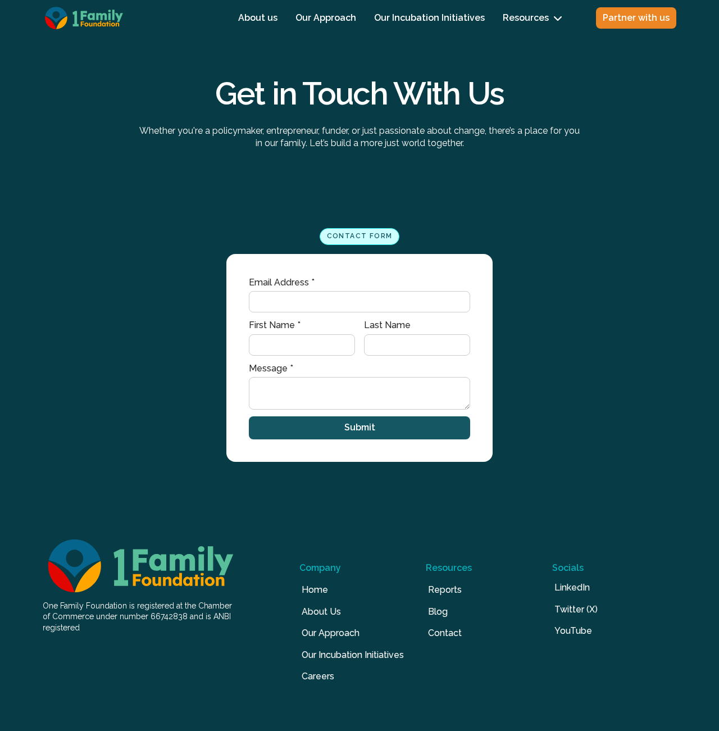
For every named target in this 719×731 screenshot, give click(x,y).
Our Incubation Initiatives (429, 17)
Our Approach (325, 17)
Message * (271, 368)
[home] (84, 17)
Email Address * (282, 282)
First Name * (275, 325)
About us (257, 17)
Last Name (387, 325)
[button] (532, 18)
